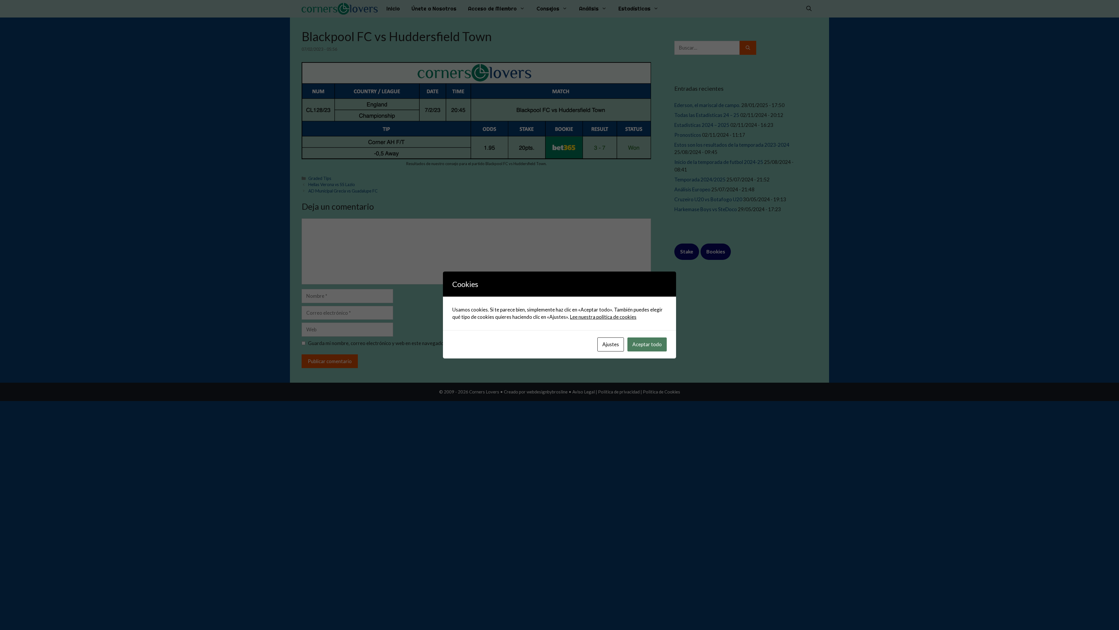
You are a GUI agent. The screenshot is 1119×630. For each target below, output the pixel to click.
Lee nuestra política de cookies (603, 317)
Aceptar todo (647, 344)
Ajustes (610, 344)
